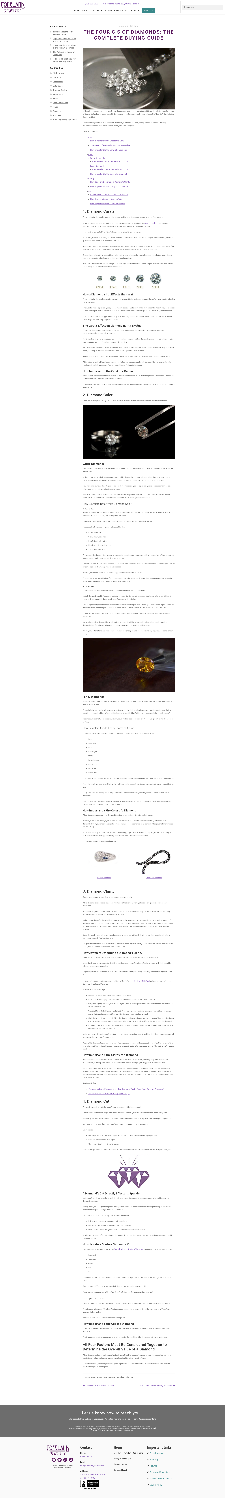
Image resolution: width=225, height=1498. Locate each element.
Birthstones (58, 73)
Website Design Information (62, 1467)
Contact (148, 10)
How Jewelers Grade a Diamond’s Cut (106, 199)
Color (90, 154)
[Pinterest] (71, 1460)
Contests (57, 77)
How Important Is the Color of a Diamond (108, 174)
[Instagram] (65, 1460)
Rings (55, 106)
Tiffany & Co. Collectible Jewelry (100, 1385)
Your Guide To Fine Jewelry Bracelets (155, 1385)
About (132, 10)
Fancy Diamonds (97, 166)
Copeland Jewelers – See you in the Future (64, 39)
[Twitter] (59, 1460)
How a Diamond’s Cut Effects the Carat (107, 140)
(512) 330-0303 (91, 3)
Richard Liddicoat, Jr (141, 980)
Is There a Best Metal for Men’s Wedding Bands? (64, 60)
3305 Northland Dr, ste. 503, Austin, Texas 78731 (121, 3)
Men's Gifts (58, 94)
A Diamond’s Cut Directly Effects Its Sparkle (109, 194)
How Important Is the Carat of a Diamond (108, 149)
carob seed (150, 223)
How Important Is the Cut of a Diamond (107, 203)
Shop (84, 10)
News (55, 98)
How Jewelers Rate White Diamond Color (110, 161)
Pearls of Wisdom (114, 10)
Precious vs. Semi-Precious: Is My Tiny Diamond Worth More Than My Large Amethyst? (126, 1089)
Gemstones (96, 1377)
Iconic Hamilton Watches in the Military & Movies (64, 46)
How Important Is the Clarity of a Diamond (109, 186)
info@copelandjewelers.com (92, 1465)
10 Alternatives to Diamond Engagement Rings (109, 1093)
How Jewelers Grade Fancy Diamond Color (110, 169)
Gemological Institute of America (128, 1249)
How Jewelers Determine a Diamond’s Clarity (110, 181)
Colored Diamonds (154, 877)
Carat (90, 137)
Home (76, 10)
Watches (57, 115)
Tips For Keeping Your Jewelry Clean (62, 33)
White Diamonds (97, 158)
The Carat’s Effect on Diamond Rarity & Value (110, 145)
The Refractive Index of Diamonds (64, 53)
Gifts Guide (58, 85)
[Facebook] (54, 1460)
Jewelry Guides (109, 1377)
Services (94, 10)
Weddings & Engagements (65, 119)
